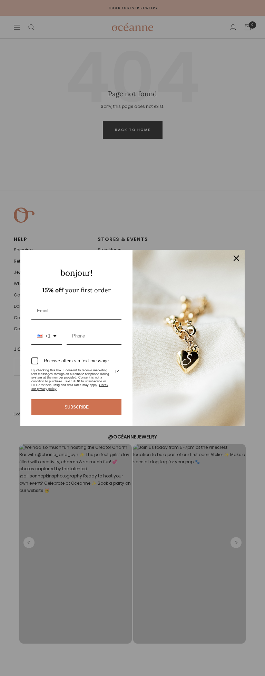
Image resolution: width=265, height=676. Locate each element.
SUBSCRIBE (77, 407)
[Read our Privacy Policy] (117, 371)
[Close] (236, 258)
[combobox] (46, 336)
